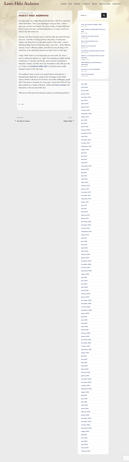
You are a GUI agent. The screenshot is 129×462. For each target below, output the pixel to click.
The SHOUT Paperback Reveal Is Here (92, 51)
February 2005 (85, 451)
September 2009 (86, 271)
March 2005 (85, 448)
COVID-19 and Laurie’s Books (90, 36)
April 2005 (84, 444)
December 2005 (86, 418)
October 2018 (85, 110)
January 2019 (85, 107)
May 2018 (84, 123)
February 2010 (85, 254)
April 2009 (84, 287)
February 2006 (85, 412)
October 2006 (85, 385)
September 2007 (86, 349)
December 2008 (86, 300)
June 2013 (84, 156)
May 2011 (84, 208)
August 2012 (85, 169)
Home (64, 4)
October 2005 (85, 425)
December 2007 (86, 340)
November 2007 (86, 343)
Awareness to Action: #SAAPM (90, 69)
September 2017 (86, 133)
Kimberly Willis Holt (39, 66)
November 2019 (86, 97)
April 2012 (84, 179)
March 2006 (85, 408)
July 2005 (84, 435)
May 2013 (84, 159)
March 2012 (84, 182)
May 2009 (84, 284)
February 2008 (85, 333)
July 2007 (84, 356)
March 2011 (84, 212)
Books (77, 4)
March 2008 (85, 330)
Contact (116, 4)
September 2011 (86, 199)
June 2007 (84, 359)
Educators (104, 4)
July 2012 (84, 172)
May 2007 (84, 362)
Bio (70, 4)
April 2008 (84, 326)
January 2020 (85, 94)
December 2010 (86, 221)
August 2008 (85, 313)
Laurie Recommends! (87, 74)
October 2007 (85, 346)
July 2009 (84, 277)
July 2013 (84, 153)
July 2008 (84, 317)
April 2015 (84, 136)
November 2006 (86, 382)
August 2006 (85, 392)
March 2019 (84, 104)
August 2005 (85, 431)
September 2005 (86, 428)
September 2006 (86, 389)
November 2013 (86, 140)
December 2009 (86, 261)
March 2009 (85, 290)
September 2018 (86, 113)
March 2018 (84, 127)
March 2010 (84, 251)
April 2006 (84, 405)
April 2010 (84, 248)
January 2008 (85, 336)
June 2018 (84, 120)
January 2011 (85, 218)
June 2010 (84, 241)
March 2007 (84, 369)
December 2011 (86, 192)
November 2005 (86, 421)
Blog (94, 4)
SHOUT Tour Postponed (88, 46)
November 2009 (86, 264)
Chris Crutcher (61, 85)
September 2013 (86, 146)
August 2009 (85, 274)
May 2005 (84, 441)
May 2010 (84, 244)
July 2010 (84, 238)
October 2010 (85, 228)
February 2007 (85, 372)
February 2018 (85, 130)
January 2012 (85, 189)
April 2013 (84, 163)
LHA (22, 104)
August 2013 (85, 149)
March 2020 (85, 90)
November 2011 (86, 195)
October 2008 (85, 307)
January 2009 (85, 297)
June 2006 (84, 399)
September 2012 (86, 166)
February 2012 (85, 185)
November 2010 (86, 225)
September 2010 (86, 231)
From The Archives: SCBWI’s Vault (91, 24)
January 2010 (85, 258)
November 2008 (86, 303)
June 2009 (84, 281)
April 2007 (84, 366)
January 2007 (85, 376)
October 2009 (85, 267)
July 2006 (84, 395)
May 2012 (84, 176)
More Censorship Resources (89, 41)
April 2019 (84, 100)
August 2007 (85, 353)
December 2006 (86, 379)
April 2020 (84, 87)
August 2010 (85, 235)
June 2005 (84, 438)
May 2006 (84, 402)
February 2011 (85, 215)
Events (86, 4)
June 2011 (84, 205)
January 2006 (85, 415)
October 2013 (85, 143)
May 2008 (84, 323)
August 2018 (85, 117)
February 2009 (85, 294)
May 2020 (84, 84)
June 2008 (84, 320)
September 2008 (86, 310)
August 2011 (85, 202)
